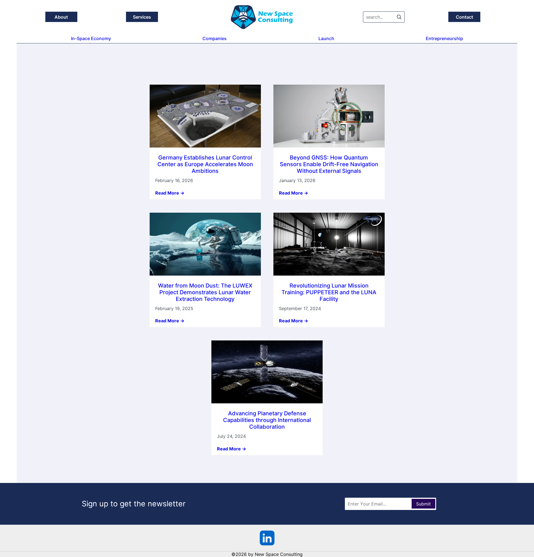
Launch (326, 38)
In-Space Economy (91, 38)
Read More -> (169, 193)
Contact (464, 17)
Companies (214, 38)
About (61, 17)
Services (142, 17)
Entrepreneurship (444, 38)
